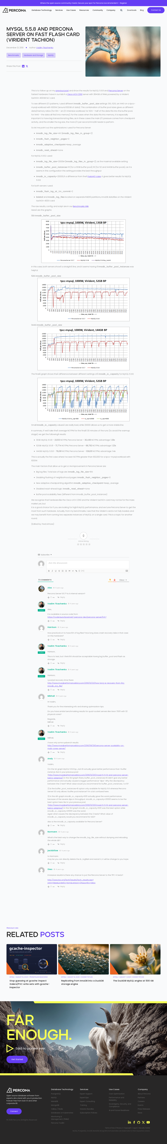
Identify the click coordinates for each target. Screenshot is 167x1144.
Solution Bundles (87, 1109)
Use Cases (71, 10)
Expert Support (86, 1094)
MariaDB (54, 1101)
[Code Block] (73, 570)
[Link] (76, 570)
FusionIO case (94, 176)
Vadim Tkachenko (44, 47)
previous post (62, 90)
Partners (141, 1097)
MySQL (54, 1097)
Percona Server (116, 90)
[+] (83, 571)
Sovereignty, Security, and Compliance (120, 1105)
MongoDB (55, 1105)
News (140, 1113)
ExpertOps (84, 1097)
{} (79, 571)
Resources (84, 10)
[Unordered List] (66, 570)
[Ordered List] (62, 570)
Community (98, 10)
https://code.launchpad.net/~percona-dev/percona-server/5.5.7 (77, 617)
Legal (135, 1128)
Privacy (119, 1128)
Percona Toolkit (57, 1123)
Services (59, 10)
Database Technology (42, 10)
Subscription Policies (88, 1113)
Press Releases (144, 1109)
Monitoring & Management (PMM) (60, 1117)
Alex (50, 587)
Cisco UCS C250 (74, 94)
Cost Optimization (117, 1094)
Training (83, 1105)
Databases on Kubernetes (62, 1113)
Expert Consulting (87, 1101)
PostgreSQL (56, 1094)
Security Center (144, 1128)
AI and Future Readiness (119, 1110)
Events (140, 1105)
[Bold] (49, 570)
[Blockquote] (69, 570)
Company (110, 10)
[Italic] (52, 570)
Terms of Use (110, 1128)
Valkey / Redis (57, 1109)
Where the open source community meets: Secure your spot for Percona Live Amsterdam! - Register (83, 3)
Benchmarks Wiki (81, 206)
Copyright (127, 1128)
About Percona (144, 1094)
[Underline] (55, 570)
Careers (141, 1101)
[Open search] (121, 10)
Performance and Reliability (116, 1098)
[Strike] (59, 570)
